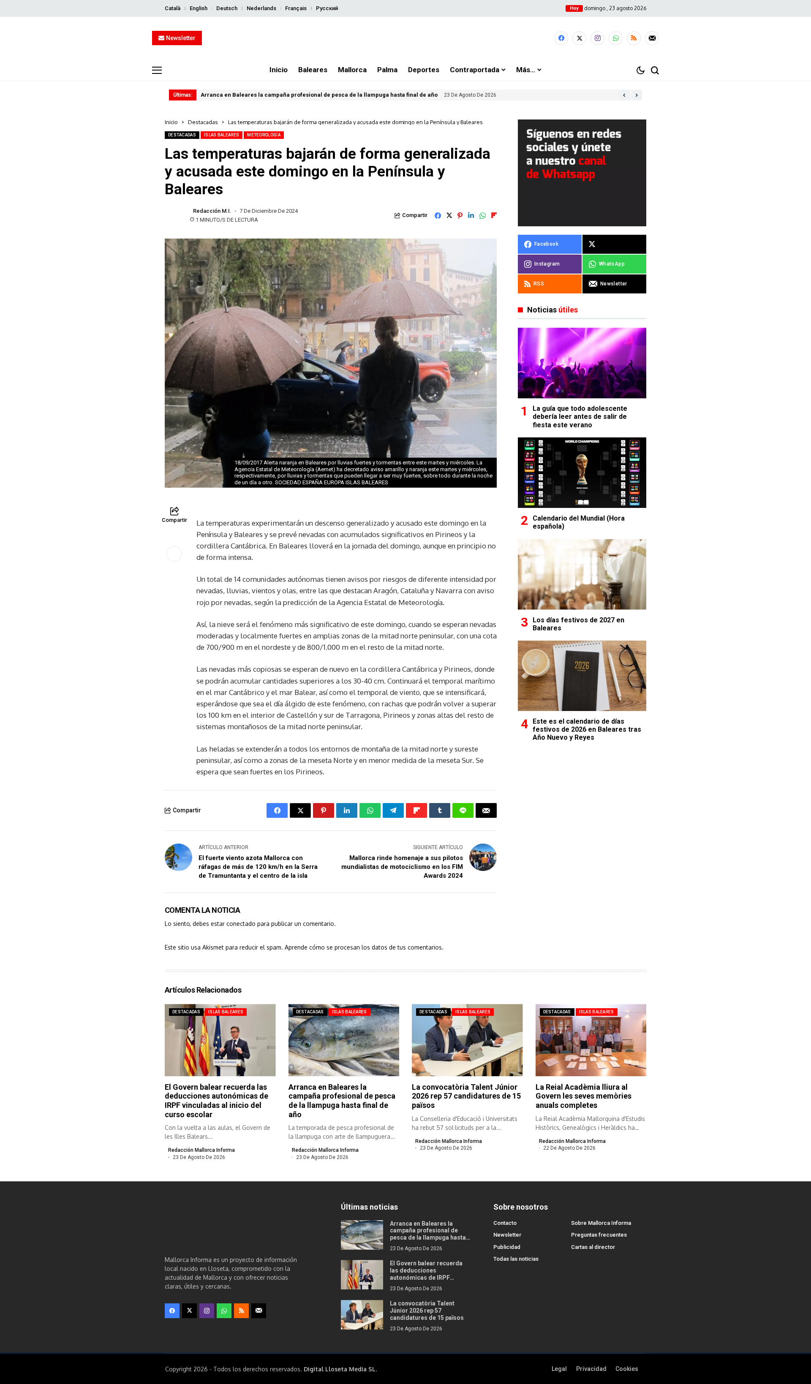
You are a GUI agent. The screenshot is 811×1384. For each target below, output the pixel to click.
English (198, 8)
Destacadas (203, 122)
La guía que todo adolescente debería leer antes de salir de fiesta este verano (580, 417)
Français (296, 8)
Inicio (171, 122)
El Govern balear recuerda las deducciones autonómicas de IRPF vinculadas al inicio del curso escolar (216, 1101)
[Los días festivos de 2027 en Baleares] (582, 574)
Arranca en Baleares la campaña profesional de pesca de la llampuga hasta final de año (319, 95)
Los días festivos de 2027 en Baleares (578, 624)
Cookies (626, 1368)
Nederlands (261, 8)
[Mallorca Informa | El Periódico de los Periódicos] (405, 38)
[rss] (634, 38)
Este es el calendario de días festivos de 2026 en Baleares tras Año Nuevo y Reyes (587, 729)
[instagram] (597, 38)
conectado (241, 923)
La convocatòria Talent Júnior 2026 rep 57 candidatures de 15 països (466, 1096)
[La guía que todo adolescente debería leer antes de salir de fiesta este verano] (582, 363)
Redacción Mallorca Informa (201, 1150)
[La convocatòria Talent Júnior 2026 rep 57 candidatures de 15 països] (362, 1315)
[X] (579, 38)
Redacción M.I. (212, 211)
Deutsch (226, 8)
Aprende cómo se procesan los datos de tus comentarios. (364, 947)
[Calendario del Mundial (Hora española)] (582, 472)
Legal (559, 1368)
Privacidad (591, 1368)
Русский (327, 8)
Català (172, 8)
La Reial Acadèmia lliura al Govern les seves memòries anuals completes (583, 1096)
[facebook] (561, 38)
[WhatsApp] (616, 38)
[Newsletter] (652, 38)
